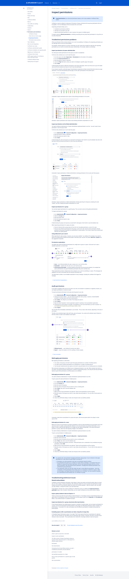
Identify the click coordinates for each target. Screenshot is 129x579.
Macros (29, 21)
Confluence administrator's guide (35, 48)
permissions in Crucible (57, 551)
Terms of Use (85, 575)
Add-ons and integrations (33, 44)
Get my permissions (56, 560)
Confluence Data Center (33, 54)
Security (92, 575)
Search (97, 3)
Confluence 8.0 (30, 7)
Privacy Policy (78, 575)
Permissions (54, 543)
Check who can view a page (35, 35)
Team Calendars (31, 42)
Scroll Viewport (65, 567)
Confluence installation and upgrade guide (37, 50)
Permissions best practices (35, 40)
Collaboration (30, 25)
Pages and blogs (31, 15)
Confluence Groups (33, 33)
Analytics (29, 27)
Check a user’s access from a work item (60, 533)
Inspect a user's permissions (58, 536)
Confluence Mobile (32, 19)
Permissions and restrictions (34, 31)
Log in (100, 3)
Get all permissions (56, 545)
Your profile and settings (33, 23)
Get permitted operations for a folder (60, 554)
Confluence (58, 567)
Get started (30, 11)
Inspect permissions (33, 37)
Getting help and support (33, 61)
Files (28, 17)
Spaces (29, 13)
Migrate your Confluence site (34, 52)
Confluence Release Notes (33, 59)
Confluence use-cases (32, 46)
